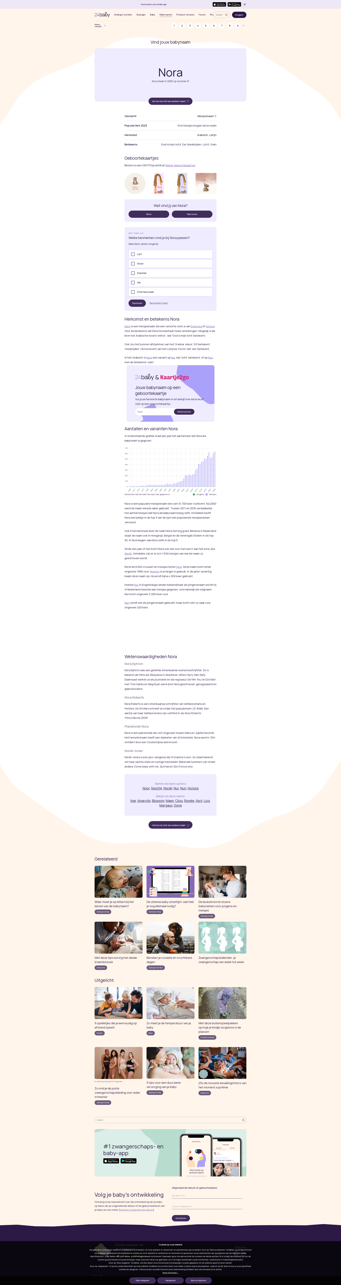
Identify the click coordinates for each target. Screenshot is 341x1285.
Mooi (148, 214)
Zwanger (141, 14)
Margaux (165, 805)
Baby (152, 14)
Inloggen (239, 14)
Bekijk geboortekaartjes (180, 165)
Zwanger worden (123, 14)
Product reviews (185, 14)
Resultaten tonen (159, 303)
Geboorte (101, 968)
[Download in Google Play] (234, 4)
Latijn (212, 135)
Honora (210, 326)
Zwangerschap (103, 912)
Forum (202, 14)
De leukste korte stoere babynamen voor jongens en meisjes (217, 906)
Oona (178, 805)
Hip (139, 282)
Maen (170, 800)
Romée (189, 800)
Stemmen (137, 303)
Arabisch (202, 135)
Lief (139, 254)
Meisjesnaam (206, 116)
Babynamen (166, 14)
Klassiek (141, 273)
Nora (127, 326)
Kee (133, 800)
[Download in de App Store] (219, 4)
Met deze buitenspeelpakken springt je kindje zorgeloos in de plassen (219, 1027)
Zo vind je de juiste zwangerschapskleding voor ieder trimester (117, 1092)
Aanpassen (170, 1280)
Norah (128, 553)
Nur (173, 357)
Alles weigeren (142, 1280)
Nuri (210, 357)
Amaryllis (144, 800)
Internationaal (145, 291)
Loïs (207, 800)
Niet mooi (192, 214)
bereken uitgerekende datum (136, 1209)
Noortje (154, 571)
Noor (149, 357)
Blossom (158, 800)
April (199, 800)
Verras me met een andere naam (169, 101)
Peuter (100, 1033)
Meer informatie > (170, 1272)
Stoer (140, 263)
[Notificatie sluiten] (244, 4)
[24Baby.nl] (102, 15)
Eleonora (196, 326)
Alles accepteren (198, 1280)
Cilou (179, 800)
